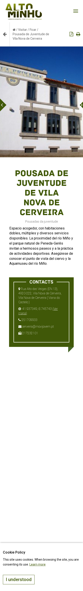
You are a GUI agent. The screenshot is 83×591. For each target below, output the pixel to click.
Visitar (22, 29)
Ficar (33, 29)
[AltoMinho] (24, 5)
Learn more (37, 564)
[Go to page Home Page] (14, 29)
